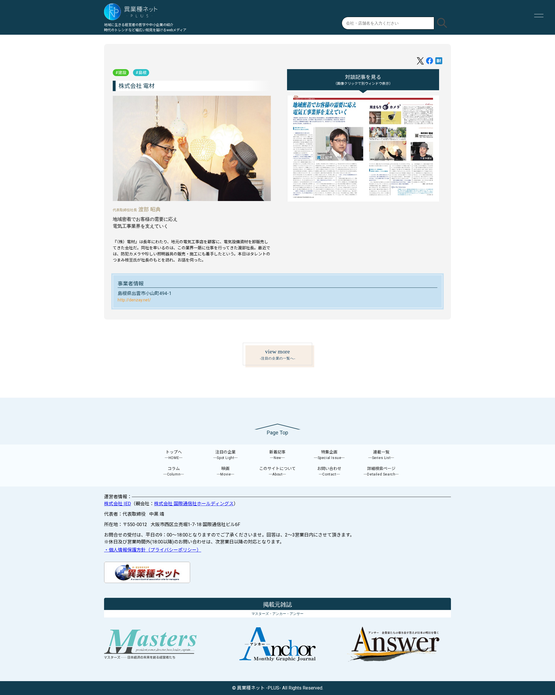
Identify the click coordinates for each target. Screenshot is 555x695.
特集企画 (329, 455)
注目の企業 (225, 455)
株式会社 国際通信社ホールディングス (194, 503)
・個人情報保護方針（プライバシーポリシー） (152, 550)
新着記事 (277, 455)
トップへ (174, 455)
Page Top (277, 432)
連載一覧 (381, 455)
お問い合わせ (329, 471)
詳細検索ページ (381, 471)
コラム (173, 471)
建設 (122, 72)
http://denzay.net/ (134, 300)
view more (277, 354)
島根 (142, 72)
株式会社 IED (117, 503)
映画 (225, 471)
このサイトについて (277, 471)
